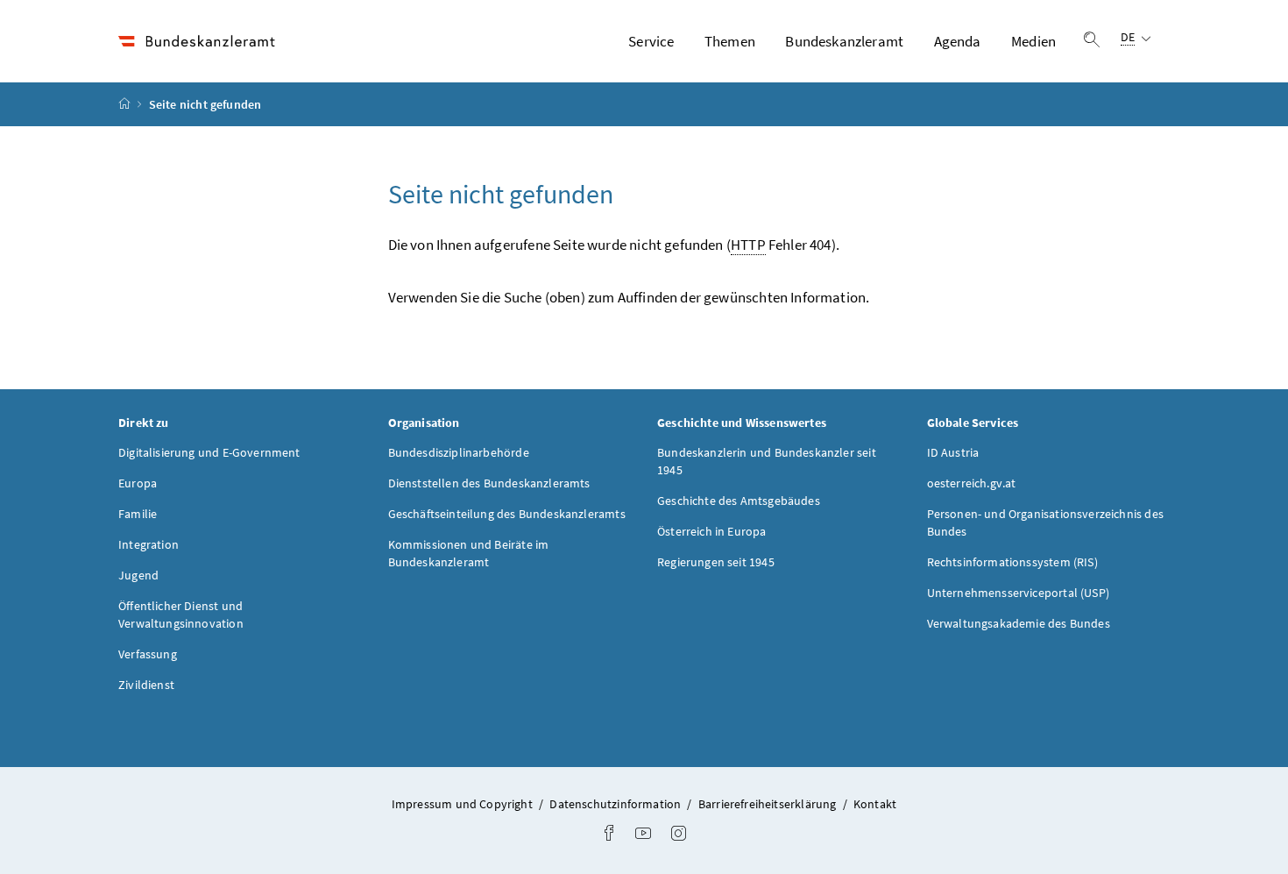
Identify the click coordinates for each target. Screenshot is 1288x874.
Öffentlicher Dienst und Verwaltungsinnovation (181, 614)
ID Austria (953, 452)
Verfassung (147, 654)
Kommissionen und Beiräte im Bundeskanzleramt (468, 553)
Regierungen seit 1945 (716, 562)
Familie (137, 514)
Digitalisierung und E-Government (209, 452)
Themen (729, 41)
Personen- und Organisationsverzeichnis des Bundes (1045, 522)
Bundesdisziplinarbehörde (458, 452)
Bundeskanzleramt (844, 41)
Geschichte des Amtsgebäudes (738, 500)
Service (651, 41)
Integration (148, 544)
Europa (137, 483)
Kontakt (874, 804)
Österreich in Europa (712, 531)
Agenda (957, 41)
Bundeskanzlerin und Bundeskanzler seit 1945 (766, 461)
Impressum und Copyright (463, 804)
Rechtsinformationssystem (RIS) (1012, 562)
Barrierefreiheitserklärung (768, 804)
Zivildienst (146, 685)
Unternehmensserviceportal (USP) (1018, 592)
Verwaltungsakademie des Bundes (1018, 623)
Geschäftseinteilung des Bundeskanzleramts (507, 514)
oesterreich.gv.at (971, 483)
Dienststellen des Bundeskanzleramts (489, 483)
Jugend (138, 575)
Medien (1033, 41)
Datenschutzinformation (616, 804)
